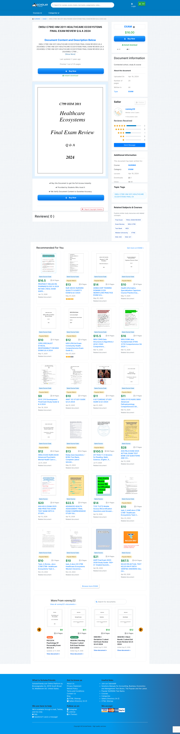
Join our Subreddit (108, 683)
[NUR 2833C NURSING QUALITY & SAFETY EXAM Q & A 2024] (76, 263)
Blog (68, 696)
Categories (53, 13)
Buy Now (72, 71)
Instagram (73, 709)
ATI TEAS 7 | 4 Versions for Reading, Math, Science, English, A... (102, 457)
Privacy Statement (74, 686)
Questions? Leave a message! (46, 717)
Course (117, 165)
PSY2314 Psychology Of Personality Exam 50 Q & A (54, 644)
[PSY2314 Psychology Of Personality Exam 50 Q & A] (55, 618)
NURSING (37, 19)
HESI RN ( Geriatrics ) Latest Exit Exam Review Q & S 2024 (101, 640)
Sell (143, 4)
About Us (70, 683)
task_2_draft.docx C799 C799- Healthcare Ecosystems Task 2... (130, 512)
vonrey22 (130, 109)
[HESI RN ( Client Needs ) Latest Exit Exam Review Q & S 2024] (125, 618)
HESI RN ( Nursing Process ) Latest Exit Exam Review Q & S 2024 (77, 644)
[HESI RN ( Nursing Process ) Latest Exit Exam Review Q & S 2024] (78, 618)
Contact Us (71, 693)
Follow (141, 102)
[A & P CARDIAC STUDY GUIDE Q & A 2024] (104, 375)
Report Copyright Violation (93, 209)
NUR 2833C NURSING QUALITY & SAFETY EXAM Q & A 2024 (75, 290)
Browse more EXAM (90, 586)
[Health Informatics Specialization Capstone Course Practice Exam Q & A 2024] (131, 263)
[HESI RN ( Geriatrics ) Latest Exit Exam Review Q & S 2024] (102, 618)
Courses (36, 13)
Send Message (129, 145)
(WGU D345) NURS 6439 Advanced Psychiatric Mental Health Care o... (48, 457)
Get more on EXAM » (135, 248)
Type (116, 91)
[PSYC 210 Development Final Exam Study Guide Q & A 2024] (48, 375)
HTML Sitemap (75, 698)
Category (117, 169)
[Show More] (70, 54)
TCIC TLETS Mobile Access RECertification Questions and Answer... (103, 508)
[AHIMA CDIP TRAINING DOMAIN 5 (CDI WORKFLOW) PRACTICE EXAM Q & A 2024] (104, 263)
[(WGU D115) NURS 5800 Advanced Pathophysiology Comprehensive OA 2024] (131, 375)
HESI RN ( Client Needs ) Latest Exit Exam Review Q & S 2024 (125, 640)
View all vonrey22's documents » (63, 604)
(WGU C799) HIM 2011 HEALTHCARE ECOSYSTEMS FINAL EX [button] (129, 195)
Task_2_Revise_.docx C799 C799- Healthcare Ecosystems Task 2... (47, 566)
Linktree (71, 712)
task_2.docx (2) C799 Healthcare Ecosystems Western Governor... (75, 566)
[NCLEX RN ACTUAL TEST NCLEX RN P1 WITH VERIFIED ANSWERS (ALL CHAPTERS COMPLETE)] (131, 539)
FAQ (35, 714)
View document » (53, 654)
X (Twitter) (72, 714)
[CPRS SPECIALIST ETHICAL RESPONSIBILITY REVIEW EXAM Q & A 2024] (48, 318)
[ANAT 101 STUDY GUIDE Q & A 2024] (76, 375)
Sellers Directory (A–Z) (78, 701)
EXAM (44, 19)
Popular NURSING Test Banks (113, 691)
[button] (39, 629)
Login (133, 6)
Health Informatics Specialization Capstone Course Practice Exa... (131, 290)
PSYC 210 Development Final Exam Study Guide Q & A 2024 (48, 401)
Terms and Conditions (75, 691)
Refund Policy (72, 688)
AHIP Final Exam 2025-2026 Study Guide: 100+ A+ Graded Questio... (103, 562)
